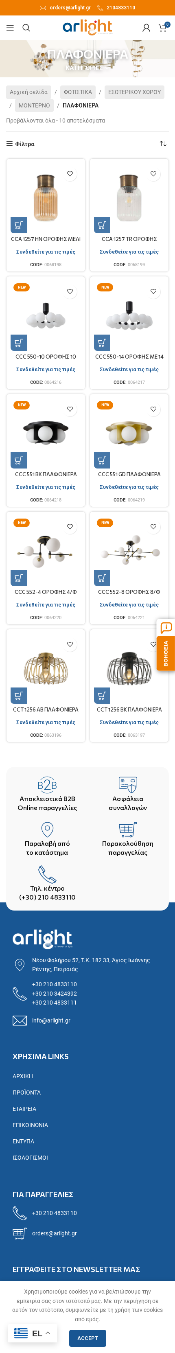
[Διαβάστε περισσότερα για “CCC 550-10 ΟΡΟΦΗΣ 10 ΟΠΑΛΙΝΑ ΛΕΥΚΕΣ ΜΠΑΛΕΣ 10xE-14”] (19, 343)
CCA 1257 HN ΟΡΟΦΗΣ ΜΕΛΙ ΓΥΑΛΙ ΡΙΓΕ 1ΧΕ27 (46, 242)
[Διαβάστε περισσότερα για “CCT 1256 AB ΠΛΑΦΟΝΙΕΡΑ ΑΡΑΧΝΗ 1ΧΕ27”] (19, 695)
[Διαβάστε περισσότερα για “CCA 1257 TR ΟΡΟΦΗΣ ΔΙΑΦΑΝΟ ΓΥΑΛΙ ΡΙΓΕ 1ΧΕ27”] (102, 225)
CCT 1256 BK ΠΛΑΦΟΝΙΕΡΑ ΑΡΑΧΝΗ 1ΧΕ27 (129, 712)
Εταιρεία (24, 1109)
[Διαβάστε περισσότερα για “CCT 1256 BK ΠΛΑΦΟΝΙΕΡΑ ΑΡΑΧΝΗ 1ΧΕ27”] (102, 695)
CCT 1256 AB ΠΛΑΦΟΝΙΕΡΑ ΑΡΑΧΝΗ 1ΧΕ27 (46, 712)
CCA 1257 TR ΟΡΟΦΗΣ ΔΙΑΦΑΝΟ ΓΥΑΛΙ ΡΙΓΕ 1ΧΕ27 (129, 242)
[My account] (146, 28)
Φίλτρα (25, 144)
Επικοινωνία (30, 1125)
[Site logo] (87, 27)
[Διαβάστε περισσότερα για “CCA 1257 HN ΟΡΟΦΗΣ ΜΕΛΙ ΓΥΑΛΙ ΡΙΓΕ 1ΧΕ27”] (19, 225)
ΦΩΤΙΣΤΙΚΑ (78, 92)
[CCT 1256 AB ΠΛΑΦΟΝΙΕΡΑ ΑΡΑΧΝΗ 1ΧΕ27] (46, 668)
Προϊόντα (27, 1092)
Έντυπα (23, 1141)
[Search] (26, 28)
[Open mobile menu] (10, 28)
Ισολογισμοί (30, 1157)
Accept (87, 1338)
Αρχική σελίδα (29, 92)
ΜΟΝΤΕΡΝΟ (34, 105)
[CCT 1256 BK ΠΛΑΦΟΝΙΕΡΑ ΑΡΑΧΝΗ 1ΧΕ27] (129, 668)
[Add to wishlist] (70, 174)
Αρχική (23, 1076)
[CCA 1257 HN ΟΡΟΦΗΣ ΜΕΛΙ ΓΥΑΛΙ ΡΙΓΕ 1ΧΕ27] (46, 198)
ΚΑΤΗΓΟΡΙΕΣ (84, 68)
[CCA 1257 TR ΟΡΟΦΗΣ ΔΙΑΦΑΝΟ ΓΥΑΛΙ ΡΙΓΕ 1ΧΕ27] (129, 198)
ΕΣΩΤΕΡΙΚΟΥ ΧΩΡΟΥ (134, 92)
